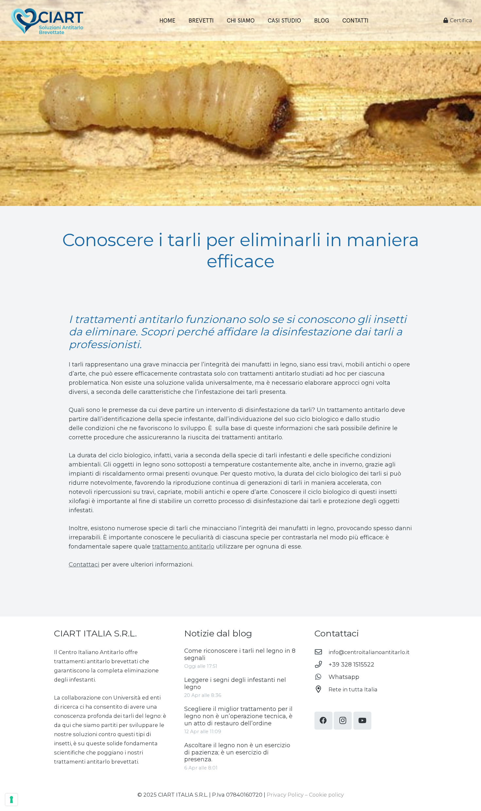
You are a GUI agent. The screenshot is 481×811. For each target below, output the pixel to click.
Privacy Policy (285, 794)
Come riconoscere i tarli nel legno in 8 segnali (239, 654)
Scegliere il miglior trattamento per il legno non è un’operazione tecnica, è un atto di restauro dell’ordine (238, 716)
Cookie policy (326, 794)
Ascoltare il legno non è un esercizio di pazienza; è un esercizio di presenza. (237, 752)
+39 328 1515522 (351, 664)
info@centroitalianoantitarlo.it (369, 652)
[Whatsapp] (321, 677)
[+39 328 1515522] (321, 664)
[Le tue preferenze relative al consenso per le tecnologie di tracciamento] (11, 799)
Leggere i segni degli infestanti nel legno (235, 683)
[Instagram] (343, 721)
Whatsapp (344, 677)
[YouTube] (362, 721)
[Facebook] (323, 721)
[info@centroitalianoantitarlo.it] (321, 652)
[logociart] (47, 20)
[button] (333, 20)
